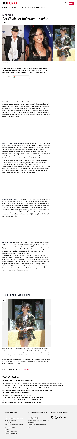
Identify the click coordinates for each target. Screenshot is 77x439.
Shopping (37, 8)
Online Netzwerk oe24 (11, 412)
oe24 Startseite (9, 417)
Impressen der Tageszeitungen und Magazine (37, 425)
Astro (43, 8)
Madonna (12, 11)
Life (15, 8)
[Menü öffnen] (73, 8)
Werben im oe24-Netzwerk (12, 426)
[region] (26, 332)
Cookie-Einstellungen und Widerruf (14, 424)
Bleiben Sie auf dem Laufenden (59, 412)
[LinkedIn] (65, 417)
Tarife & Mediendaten (33, 419)
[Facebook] (52, 417)
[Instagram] (56, 417)
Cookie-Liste (8, 422)
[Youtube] (60, 417)
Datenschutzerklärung (10, 421)
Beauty (10, 8)
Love (19, 8)
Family (24, 8)
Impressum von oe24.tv (11, 433)
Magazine (7, 11)
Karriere (30, 8)
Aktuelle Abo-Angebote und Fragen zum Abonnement (38, 421)
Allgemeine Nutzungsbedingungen (14, 419)
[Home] (3, 11)
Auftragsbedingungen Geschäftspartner (38, 417)
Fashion (4, 8)
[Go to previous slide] (2, 323)
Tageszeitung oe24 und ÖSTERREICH (37, 412)
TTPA (29, 428)
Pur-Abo (7, 430)
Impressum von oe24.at (11, 431)
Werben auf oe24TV (10, 428)
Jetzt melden (25, 369)
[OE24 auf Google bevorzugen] (31, 77)
